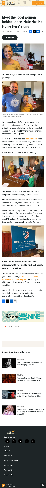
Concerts (20, 390)
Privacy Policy (8, 475)
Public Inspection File (11, 460)
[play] (3, 485)
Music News (20, 359)
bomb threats (31, 139)
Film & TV (20, 375)
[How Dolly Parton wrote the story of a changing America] (9, 363)
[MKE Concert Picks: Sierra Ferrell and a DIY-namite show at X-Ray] (9, 394)
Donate (39, 3)
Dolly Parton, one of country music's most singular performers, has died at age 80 (30, 411)
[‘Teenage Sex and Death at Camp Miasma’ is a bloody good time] (9, 378)
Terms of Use (8, 470)
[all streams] (43, 485)
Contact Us (8, 456)
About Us (7, 451)
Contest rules (8, 465)
